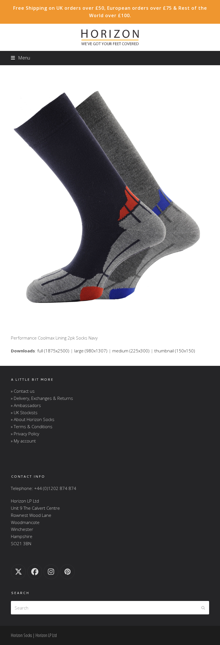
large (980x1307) (90, 351)
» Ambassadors (26, 405)
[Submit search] (203, 608)
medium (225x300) (131, 351)
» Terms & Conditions (31, 426)
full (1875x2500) (53, 351)
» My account (23, 441)
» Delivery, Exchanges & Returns (42, 398)
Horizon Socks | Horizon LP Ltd (34, 635)
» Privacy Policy (25, 433)
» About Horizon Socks (32, 419)
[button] (20, 58)
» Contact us (23, 391)
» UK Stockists (24, 412)
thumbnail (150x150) (174, 351)
